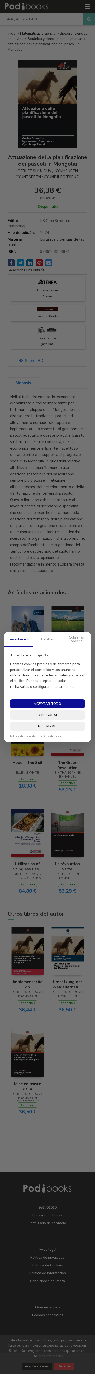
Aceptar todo (47, 704)
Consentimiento (18, 639)
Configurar (47, 715)
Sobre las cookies (76, 639)
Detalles (47, 639)
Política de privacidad (23, 736)
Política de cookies (51, 736)
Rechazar (47, 726)
